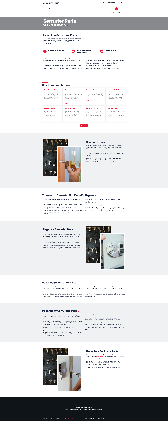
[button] (84, 125)
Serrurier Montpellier (108, 358)
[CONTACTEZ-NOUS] (116, 8)
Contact (55, 8)
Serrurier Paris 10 (92, 108)
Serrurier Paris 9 (70, 108)
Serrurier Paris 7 (113, 90)
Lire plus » (46, 101)
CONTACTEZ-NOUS (116, 12)
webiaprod (70, 418)
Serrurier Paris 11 (113, 108)
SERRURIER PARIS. (51, 3)
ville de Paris (100, 356)
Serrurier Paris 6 (70, 90)
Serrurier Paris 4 (92, 90)
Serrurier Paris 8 (49, 108)
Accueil (45, 8)
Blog (50, 8)
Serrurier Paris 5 (49, 90)
